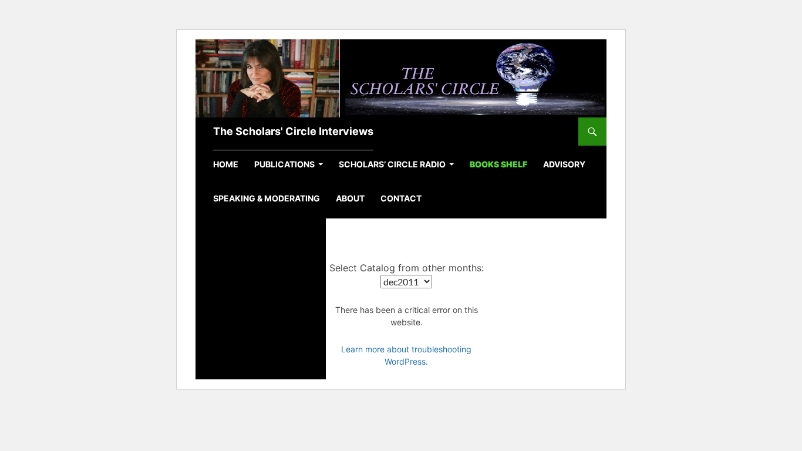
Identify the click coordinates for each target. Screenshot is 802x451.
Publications (284, 164)
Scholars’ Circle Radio (392, 164)
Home (225, 164)
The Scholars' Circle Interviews (293, 131)
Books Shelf (498, 164)
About (350, 198)
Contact (401, 198)
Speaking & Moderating (266, 198)
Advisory (564, 164)
